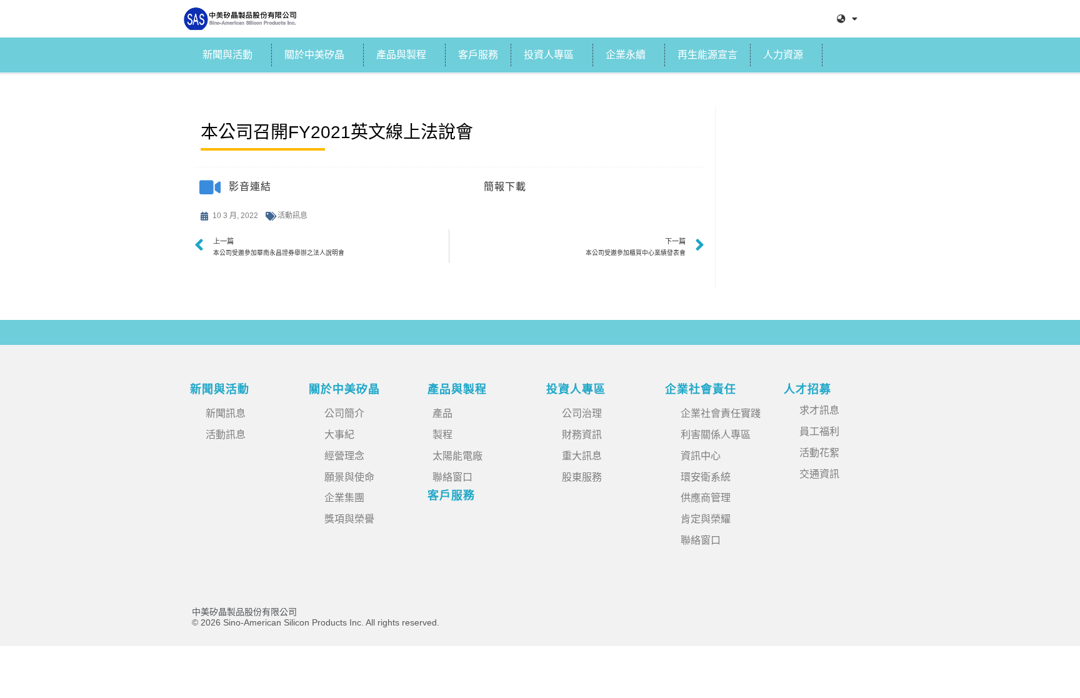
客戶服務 (478, 54)
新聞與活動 (227, 54)
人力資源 (783, 54)
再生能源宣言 (708, 54)
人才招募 (807, 389)
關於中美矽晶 (314, 54)
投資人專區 (549, 54)
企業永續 (626, 54)
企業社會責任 (700, 389)
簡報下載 (505, 186)
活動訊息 (293, 215)
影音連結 (250, 186)
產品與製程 (401, 54)
